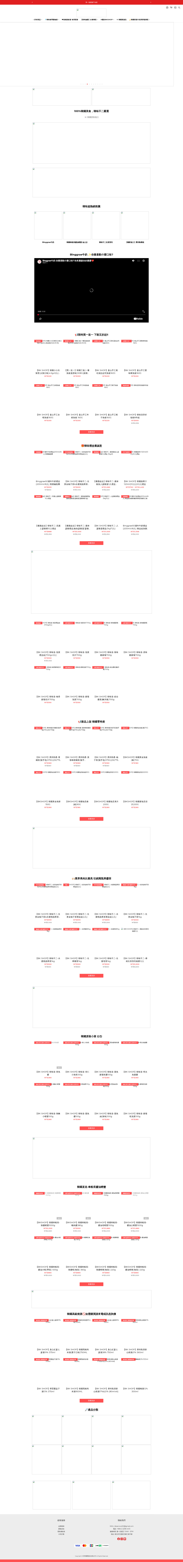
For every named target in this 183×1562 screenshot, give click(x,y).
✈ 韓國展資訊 (122, 20)
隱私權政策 (61, 1531)
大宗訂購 (61, 1534)
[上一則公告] (32, 2)
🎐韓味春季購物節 (51, 20)
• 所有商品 (37, 20)
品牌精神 (61, 1526)
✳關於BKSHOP (107, 20)
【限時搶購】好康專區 (89, 20)
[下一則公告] (151, 2)
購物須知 (61, 1529)
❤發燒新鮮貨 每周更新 (70, 20)
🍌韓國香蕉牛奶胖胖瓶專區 (138, 20)
